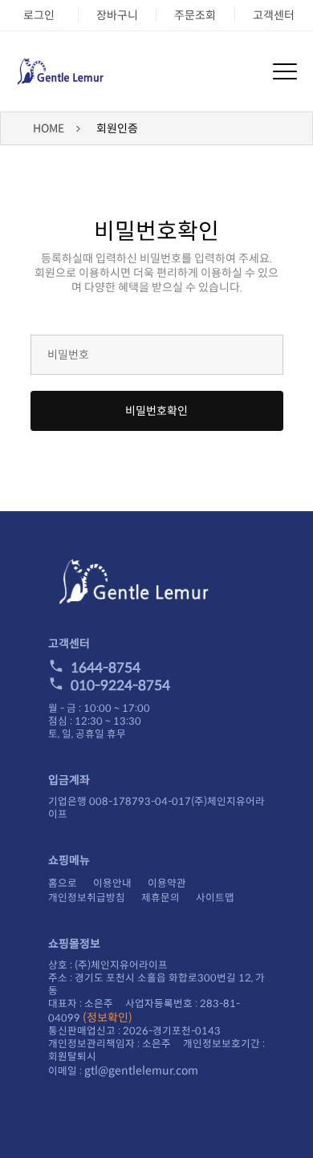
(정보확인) (107, 1017)
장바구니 (117, 15)
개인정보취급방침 (86, 898)
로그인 (39, 15)
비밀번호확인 (156, 411)
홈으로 (62, 883)
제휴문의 (160, 898)
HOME (48, 128)
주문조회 (195, 15)
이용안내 (112, 883)
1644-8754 (105, 668)
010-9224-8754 (120, 685)
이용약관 (167, 883)
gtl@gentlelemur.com (141, 1070)
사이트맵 (215, 898)
